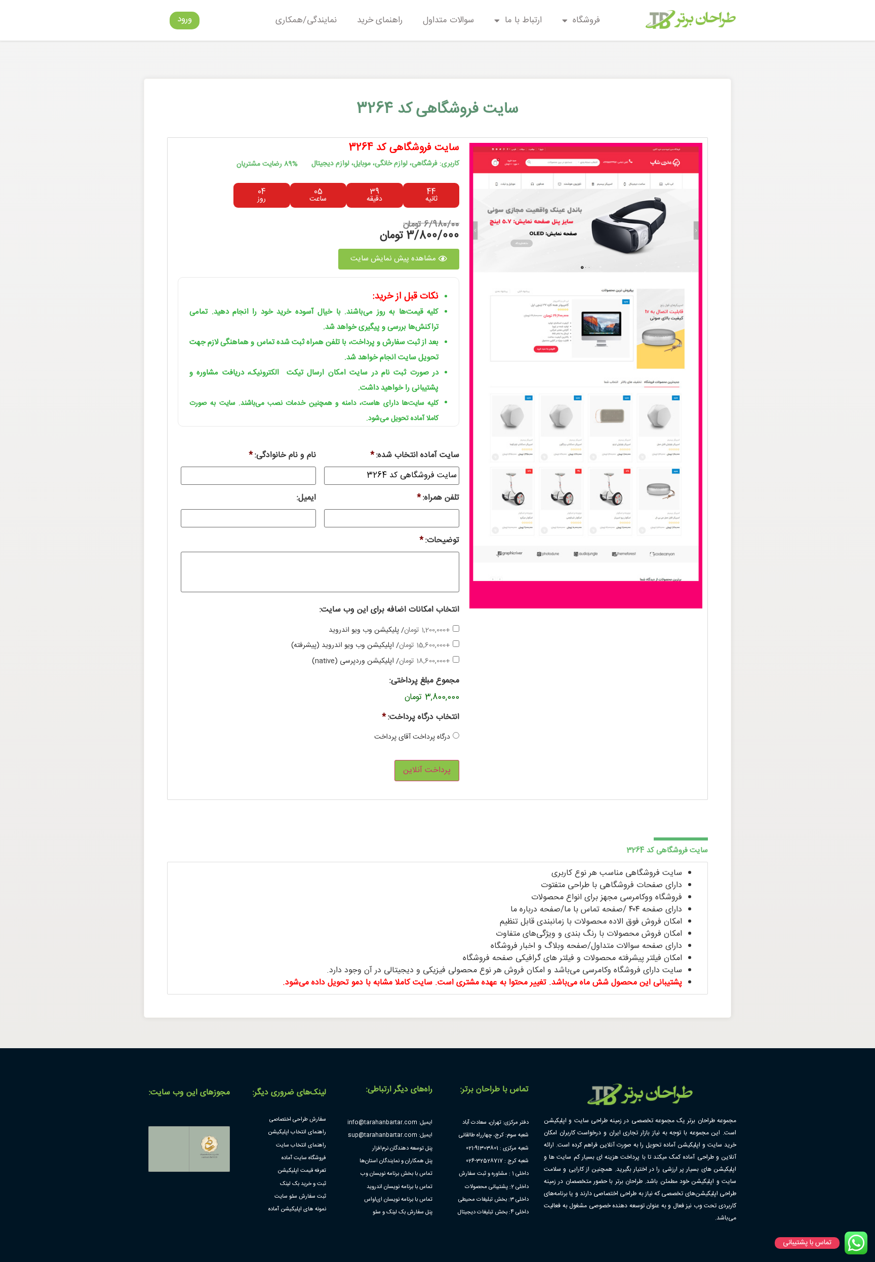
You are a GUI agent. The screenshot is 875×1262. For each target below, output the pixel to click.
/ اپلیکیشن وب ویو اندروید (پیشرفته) (370, 645)
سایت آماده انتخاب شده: (415, 455)
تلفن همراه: (438, 498)
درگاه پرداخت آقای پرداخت (412, 737)
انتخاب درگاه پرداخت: (420, 717)
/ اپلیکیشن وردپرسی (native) (381, 661)
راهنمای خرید (380, 20)
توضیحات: (439, 541)
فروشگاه (586, 20)
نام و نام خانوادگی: (282, 455)
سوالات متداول (448, 20)
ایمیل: (306, 498)
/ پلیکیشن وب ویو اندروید (389, 630)
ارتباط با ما (523, 20)
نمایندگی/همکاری (306, 20)
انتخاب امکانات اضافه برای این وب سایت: (389, 610)
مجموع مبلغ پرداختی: (424, 681)
